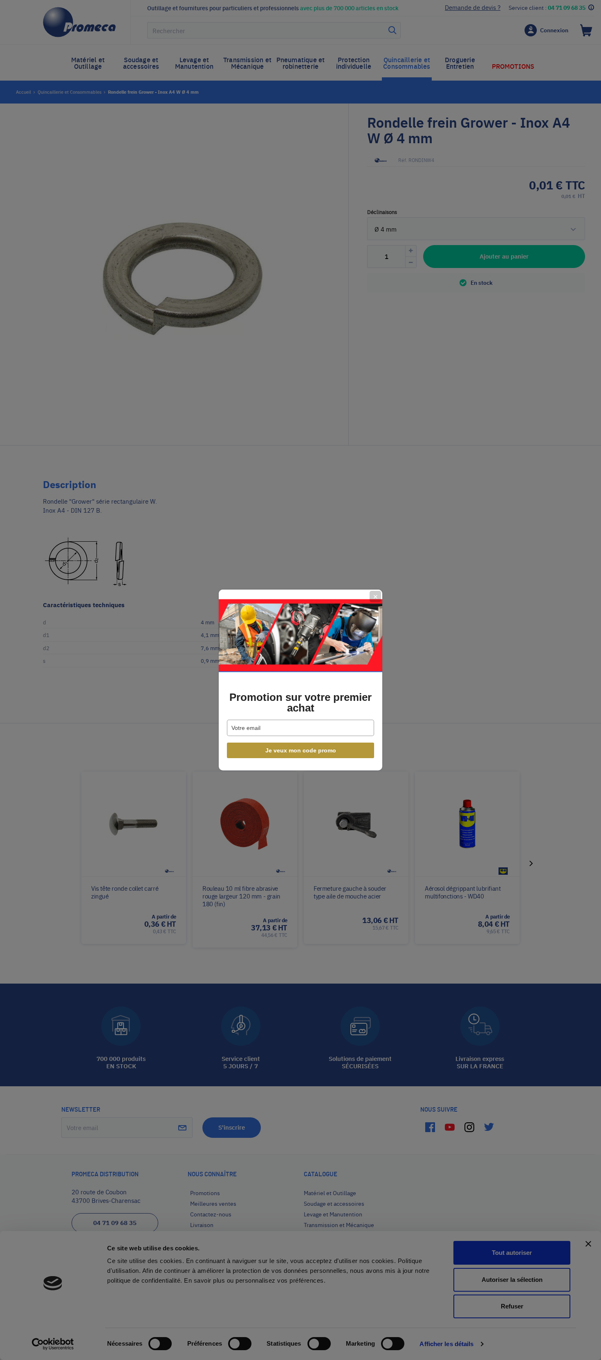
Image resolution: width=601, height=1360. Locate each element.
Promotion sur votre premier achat (300, 702)
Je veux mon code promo (300, 750)
